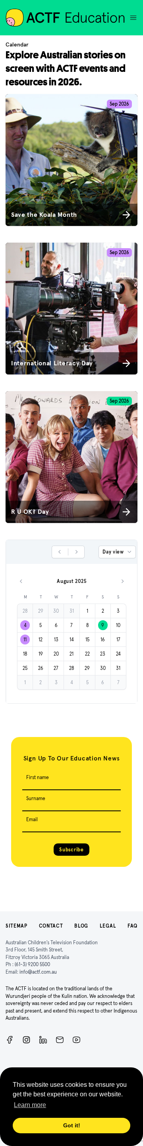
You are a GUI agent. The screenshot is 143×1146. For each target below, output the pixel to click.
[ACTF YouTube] (76, 1040)
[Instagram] (26, 1040)
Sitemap (16, 926)
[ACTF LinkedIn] (43, 1040)
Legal (108, 926)
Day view (113, 552)
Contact (51, 926)
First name (37, 777)
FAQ (132, 926)
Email (32, 819)
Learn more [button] (30, 1105)
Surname (35, 798)
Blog (81, 926)
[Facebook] (10, 1040)
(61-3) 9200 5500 (32, 964)
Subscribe (71, 850)
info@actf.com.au (38, 972)
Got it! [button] (71, 1125)
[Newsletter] (60, 1040)
